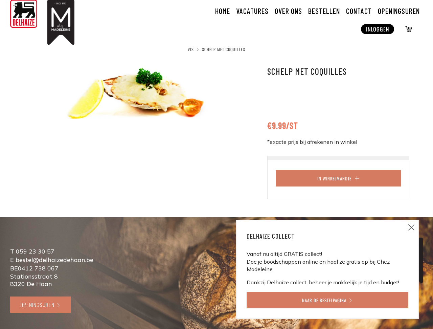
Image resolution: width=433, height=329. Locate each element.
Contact (359, 10)
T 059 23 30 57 (32, 251)
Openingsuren (37, 304)
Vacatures (252, 10)
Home (222, 10)
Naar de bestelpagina (324, 300)
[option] (135, 96)
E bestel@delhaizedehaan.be (51, 260)
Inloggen (377, 29)
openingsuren (399, 10)
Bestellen (324, 10)
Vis (191, 49)
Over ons (288, 10)
